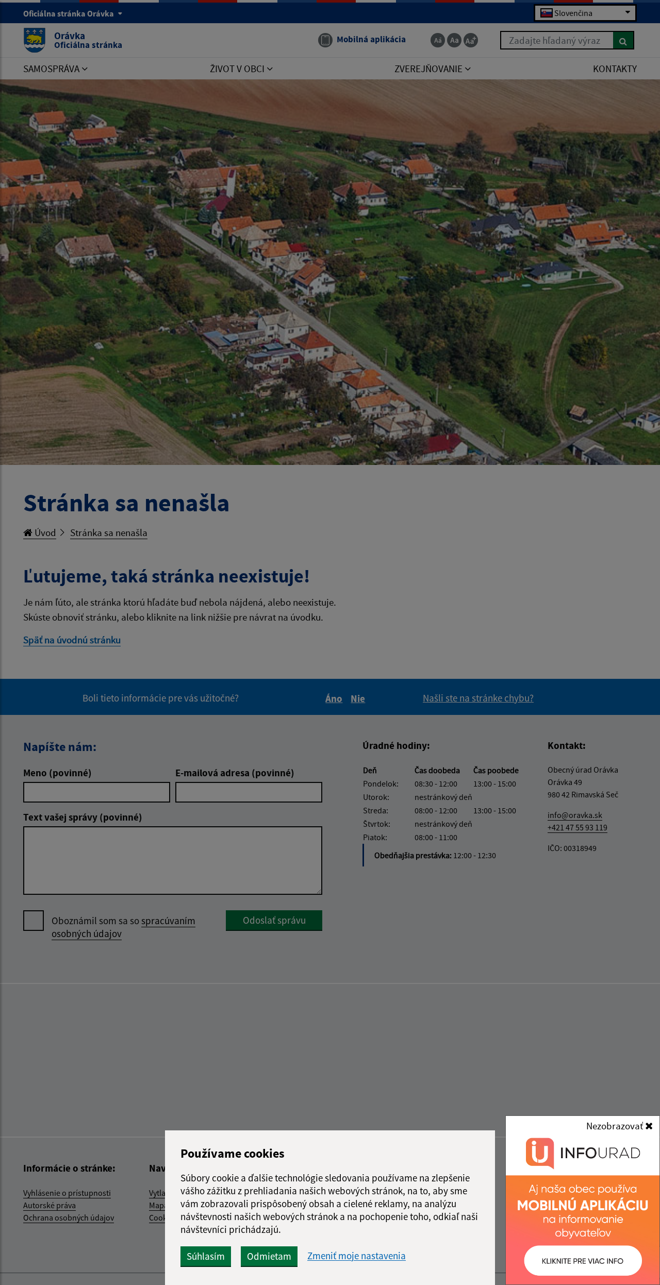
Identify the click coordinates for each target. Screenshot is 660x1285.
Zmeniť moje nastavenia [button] (356, 1256)
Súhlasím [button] (206, 1256)
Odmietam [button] (269, 1256)
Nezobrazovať (615, 1126)
